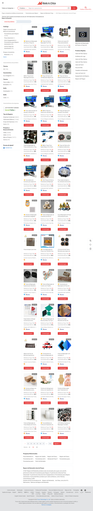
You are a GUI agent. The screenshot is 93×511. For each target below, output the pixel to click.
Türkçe (43, 494)
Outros (6, 139)
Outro (5, 57)
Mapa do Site (68, 490)
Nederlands (88, 492)
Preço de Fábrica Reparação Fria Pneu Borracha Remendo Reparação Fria (46, 42)
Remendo (8, 54)
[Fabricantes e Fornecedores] (46, 3)
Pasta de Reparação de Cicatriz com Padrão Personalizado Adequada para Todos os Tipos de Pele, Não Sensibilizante (47, 285)
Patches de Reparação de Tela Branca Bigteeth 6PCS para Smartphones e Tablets (30, 215)
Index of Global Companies (71, 496)
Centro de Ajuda (11, 490)
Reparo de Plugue (80, 79)
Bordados (7, 84)
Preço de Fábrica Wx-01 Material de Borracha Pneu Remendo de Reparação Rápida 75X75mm (64, 146)
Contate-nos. (8, 148)
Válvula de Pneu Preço (53, 459)
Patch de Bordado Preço (41, 461)
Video (35, 27)
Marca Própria (9, 137)
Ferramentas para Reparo (11, 34)
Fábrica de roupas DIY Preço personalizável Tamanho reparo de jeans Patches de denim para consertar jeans (64, 42)
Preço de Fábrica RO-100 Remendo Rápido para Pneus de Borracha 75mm (47, 76)
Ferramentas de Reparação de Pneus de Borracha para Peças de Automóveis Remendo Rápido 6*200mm (63, 285)
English (14, 492)
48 (37, 447)
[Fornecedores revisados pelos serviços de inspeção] (11, 107)
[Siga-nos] (85, 490)
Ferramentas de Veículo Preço (28, 459)
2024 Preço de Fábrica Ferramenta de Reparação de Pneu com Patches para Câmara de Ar (47, 180)
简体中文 (20, 492)
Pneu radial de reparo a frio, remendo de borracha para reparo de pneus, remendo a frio (64, 180)
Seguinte (56, 443)
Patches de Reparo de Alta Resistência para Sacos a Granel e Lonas (30, 389)
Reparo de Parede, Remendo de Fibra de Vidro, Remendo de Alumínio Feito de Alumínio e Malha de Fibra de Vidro (64, 319)
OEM (7, 135)
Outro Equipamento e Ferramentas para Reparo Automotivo (11, 42)
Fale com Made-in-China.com (56, 490)
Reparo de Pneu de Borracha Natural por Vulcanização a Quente (29, 354)
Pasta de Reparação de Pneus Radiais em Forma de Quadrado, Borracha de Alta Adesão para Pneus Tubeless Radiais (30, 423)
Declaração (20, 490)
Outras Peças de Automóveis (9, 47)
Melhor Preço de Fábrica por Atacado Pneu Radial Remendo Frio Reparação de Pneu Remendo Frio (47, 111)
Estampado (7, 91)
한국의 (76, 492)
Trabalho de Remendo (81, 70)
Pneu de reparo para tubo (30, 249)
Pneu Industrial (9, 38)
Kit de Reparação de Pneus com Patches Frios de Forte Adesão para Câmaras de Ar (47, 250)
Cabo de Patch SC (80, 73)
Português (56, 492)
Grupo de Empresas (10, 122)
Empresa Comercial (11, 117)
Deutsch (50, 492)
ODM (7, 132)
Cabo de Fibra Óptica (81, 53)
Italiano (62, 492)
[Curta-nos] (82, 490)
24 (29, 447)
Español (44, 492)
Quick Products (30, 496)
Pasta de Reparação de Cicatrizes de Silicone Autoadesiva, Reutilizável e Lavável (47, 215)
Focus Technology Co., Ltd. (43, 499)
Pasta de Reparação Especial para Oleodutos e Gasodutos (30, 285)
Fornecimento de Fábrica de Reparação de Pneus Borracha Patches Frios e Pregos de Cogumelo (47, 354)
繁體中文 (26, 492)
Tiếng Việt (49, 494)
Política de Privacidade (41, 490)
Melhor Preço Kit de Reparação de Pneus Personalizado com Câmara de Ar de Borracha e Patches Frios (30, 76)
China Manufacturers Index (42, 496)
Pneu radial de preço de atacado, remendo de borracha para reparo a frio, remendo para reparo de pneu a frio (30, 111)
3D (5, 69)
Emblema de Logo (80, 56)
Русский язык (69, 492)
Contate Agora (28, 55)
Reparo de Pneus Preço (53, 456)
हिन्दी (33, 494)
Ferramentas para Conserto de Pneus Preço (65, 459)
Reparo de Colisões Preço (41, 456)
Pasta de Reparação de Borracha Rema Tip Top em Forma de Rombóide (47, 319)
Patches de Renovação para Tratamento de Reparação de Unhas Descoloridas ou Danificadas (63, 389)
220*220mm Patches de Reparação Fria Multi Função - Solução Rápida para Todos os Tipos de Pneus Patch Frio (64, 423)
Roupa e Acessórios (8, 52)
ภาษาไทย (38, 494)
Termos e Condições (46, 504)
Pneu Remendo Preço (28, 456)
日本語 (32, 492)
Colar (6, 97)
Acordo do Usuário (29, 490)
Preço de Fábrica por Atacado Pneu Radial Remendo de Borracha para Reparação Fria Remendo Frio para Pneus (64, 111)
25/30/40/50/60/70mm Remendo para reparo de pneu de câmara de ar (64, 250)
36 (33, 447)
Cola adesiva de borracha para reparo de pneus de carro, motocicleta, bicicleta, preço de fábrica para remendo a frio (30, 180)
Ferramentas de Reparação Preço (41, 459)
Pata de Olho (79, 67)
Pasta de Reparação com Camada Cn (64, 354)
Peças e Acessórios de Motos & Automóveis (9, 30)
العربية (81, 492)
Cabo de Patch (79, 65)
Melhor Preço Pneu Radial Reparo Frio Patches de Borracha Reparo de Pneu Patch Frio (47, 146)
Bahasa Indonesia (58, 494)
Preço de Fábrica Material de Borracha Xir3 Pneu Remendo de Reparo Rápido (64, 76)
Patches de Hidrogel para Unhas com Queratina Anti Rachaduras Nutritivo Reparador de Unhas (47, 389)
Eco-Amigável (8, 75)
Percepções (76, 490)
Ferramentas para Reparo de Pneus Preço (28, 461)
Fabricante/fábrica (11, 119)
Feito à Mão (8, 82)
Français (38, 492)
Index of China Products (57, 496)
